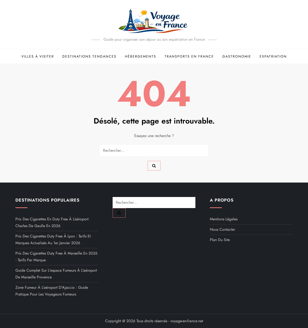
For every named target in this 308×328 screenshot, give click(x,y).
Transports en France (189, 56)
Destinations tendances (89, 56)
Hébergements (140, 56)
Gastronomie (236, 56)
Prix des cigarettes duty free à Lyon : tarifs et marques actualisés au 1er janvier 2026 (53, 239)
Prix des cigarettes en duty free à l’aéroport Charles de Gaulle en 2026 (52, 222)
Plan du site (220, 240)
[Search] (154, 166)
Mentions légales (223, 219)
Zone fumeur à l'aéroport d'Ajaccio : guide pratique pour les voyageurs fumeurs (51, 291)
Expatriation (273, 56)
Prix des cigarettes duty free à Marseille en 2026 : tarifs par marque (56, 256)
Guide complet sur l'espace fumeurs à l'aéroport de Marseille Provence (56, 274)
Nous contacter (222, 229)
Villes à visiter (37, 56)
